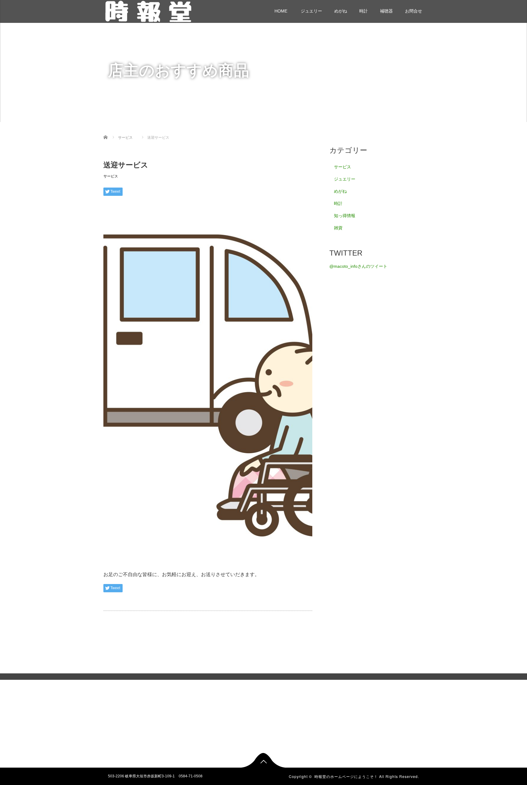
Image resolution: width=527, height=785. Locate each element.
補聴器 (386, 11)
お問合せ (413, 11)
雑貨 (338, 227)
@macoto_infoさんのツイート (358, 266)
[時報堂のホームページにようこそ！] (148, 10)
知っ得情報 (344, 215)
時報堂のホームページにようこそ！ (346, 776)
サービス (110, 176)
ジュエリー (310, 11)
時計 (363, 11)
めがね (340, 11)
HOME (280, 11)
